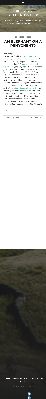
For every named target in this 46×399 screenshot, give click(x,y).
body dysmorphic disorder (26, 88)
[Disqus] (23, 154)
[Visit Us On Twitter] (29, 394)
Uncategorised (11, 111)
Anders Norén (27, 387)
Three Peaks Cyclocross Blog (23, 13)
